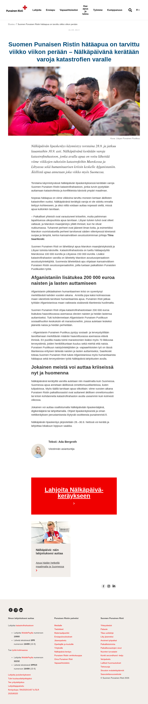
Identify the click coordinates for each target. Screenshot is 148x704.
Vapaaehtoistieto (62, 663)
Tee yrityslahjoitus (16, 682)
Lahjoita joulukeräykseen (19, 675)
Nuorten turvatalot (109, 652)
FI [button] (137, 10)
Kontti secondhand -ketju (112, 655)
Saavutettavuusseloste (111, 674)
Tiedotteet (58, 629)
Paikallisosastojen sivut (111, 648)
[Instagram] (108, 586)
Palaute (104, 629)
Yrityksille (58, 648)
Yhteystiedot (106, 625)
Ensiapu (50, 10)
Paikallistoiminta (108, 644)
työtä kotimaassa (20, 650)
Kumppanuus (114, 10)
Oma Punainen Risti (63, 659)
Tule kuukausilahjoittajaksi (20, 678)
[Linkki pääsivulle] (17, 10)
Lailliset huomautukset (111, 663)
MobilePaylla (27, 633)
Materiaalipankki (61, 633)
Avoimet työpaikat (109, 640)
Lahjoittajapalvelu (16, 686)
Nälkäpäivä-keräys (62, 652)
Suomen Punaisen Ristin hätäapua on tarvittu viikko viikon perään (47, 24)
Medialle (58, 625)
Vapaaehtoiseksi (69, 10)
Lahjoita (37, 10)
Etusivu (11, 24)
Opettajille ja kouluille (64, 644)
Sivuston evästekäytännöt (112, 670)
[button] (129, 10)
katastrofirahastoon (25, 625)
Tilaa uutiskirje (107, 633)
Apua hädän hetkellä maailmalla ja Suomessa (50, 564)
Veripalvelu (106, 659)
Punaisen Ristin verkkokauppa (68, 655)
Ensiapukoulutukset (63, 637)
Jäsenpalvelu (60, 640)
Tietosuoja (105, 667)
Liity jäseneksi (107, 637)
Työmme (98, 10)
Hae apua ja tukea (85, 10)
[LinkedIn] (114, 586)
